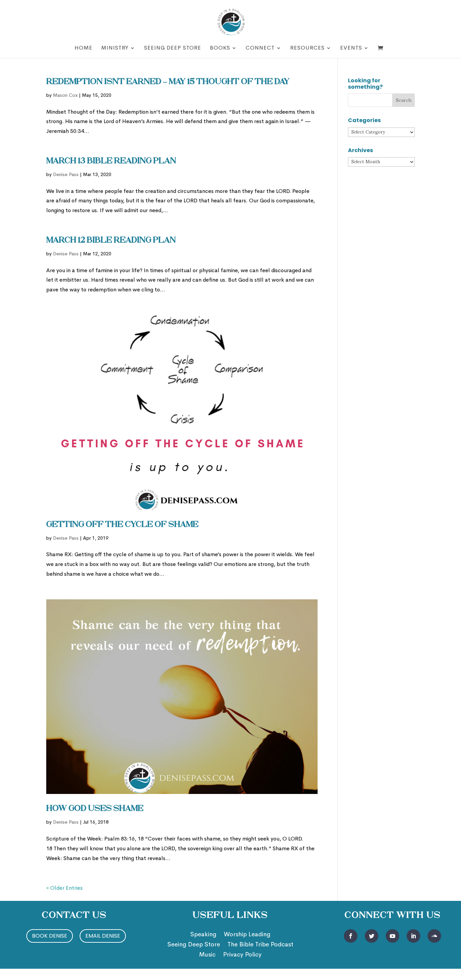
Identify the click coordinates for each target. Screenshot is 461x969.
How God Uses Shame (94, 809)
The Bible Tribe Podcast (260, 945)
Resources (307, 48)
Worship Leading (247, 935)
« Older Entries (64, 887)
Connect (260, 48)
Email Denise (102, 936)
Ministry (115, 48)
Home (83, 48)
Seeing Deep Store (172, 48)
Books (220, 48)
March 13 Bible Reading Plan (111, 161)
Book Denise (49, 936)
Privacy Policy (242, 955)
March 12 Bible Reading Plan (111, 240)
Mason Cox (65, 95)
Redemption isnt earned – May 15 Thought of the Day (168, 82)
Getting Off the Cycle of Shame (122, 525)
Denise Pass (66, 174)
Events (351, 48)
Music (207, 955)
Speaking (203, 935)
